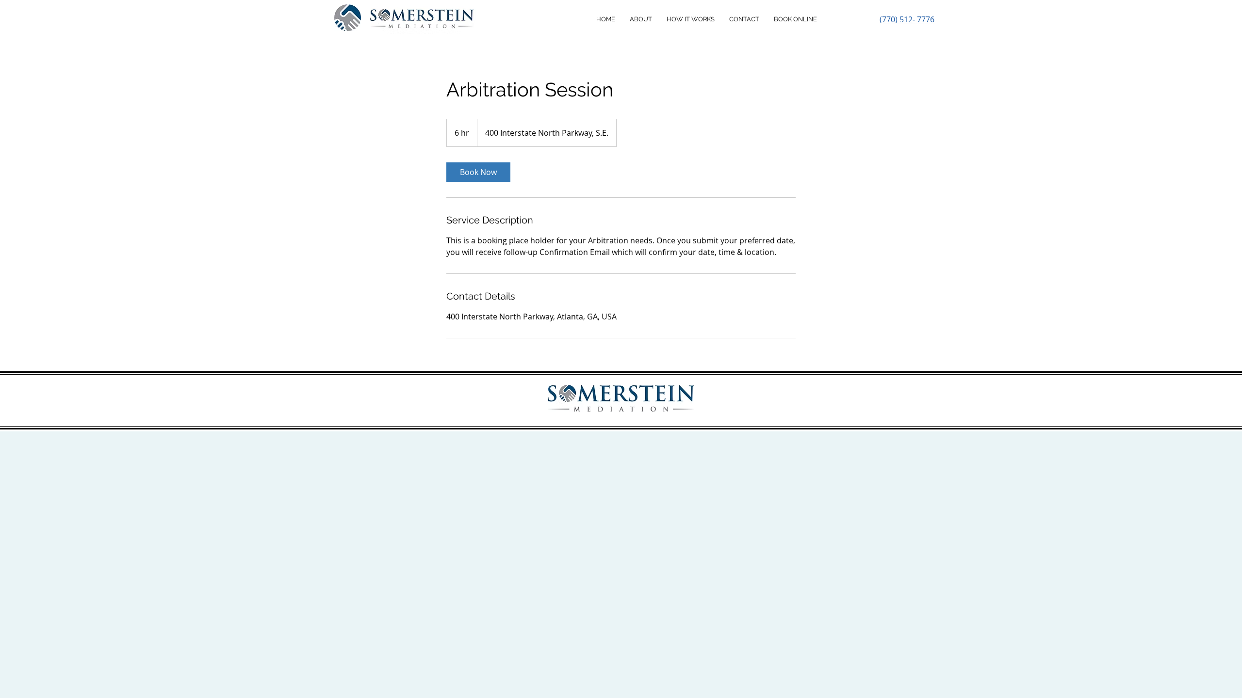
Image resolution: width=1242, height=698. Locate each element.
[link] (478, 172)
